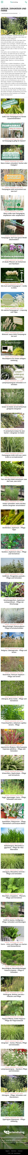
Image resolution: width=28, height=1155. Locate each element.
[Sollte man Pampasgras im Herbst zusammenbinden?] (14, 106)
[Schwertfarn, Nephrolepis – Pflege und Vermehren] (14, 762)
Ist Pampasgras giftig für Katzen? (14, 141)
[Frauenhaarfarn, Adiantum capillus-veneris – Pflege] (14, 712)
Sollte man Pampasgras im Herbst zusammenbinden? (14, 118)
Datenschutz (13, 1150)
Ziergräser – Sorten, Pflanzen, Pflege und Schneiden (14, 1044)
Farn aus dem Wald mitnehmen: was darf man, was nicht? (14, 480)
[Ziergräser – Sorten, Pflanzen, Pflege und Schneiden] (14, 1032)
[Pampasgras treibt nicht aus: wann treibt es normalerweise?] (14, 444)
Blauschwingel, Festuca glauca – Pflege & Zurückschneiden (14, 627)
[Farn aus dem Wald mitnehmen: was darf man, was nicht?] (14, 468)
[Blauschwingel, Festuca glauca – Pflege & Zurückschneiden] (14, 615)
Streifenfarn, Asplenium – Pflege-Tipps (14, 529)
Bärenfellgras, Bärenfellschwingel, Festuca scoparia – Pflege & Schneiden (14, 970)
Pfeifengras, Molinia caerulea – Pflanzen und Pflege (14, 995)
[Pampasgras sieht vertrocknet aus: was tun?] (14, 177)
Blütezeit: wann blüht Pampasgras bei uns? (14, 335)
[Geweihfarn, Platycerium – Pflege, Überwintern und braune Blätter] (14, 811)
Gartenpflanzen (4, 6)
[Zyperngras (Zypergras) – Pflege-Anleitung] (14, 1108)
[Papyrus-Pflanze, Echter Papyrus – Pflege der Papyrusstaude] (14, 1008)
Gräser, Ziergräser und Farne (14, 114)
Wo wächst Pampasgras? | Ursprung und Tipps (14, 311)
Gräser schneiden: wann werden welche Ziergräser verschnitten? (14, 504)
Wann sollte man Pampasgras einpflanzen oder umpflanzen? (14, 214)
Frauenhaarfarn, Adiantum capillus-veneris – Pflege (14, 724)
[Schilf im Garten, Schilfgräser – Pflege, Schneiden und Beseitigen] (14, 909)
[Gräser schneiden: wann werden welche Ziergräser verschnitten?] (14, 493)
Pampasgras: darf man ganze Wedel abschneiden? (14, 239)
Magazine (7, 1150)
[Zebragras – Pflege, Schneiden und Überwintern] (14, 1083)
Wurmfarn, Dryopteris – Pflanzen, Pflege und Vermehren (14, 897)
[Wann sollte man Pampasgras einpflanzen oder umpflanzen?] (14, 203)
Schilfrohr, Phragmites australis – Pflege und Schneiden (14, 577)
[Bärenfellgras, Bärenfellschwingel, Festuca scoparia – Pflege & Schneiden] (14, 957)
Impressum (20, 1150)
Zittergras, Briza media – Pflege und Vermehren (14, 700)
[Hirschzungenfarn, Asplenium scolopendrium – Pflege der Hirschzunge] (14, 589)
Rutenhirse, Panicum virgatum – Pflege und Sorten (14, 676)
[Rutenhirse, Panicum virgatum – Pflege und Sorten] (14, 664)
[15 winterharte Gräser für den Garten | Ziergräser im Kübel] (14, 420)
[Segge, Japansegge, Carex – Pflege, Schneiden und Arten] (14, 786)
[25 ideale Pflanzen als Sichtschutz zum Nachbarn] (14, 251)
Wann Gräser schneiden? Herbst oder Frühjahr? (14, 164)
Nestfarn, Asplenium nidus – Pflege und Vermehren (14, 553)
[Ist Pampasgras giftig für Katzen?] (14, 130)
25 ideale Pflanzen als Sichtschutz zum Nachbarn (14, 263)
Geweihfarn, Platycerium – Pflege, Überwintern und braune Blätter (14, 822)
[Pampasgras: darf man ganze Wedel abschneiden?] (14, 227)
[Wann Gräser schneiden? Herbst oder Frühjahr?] (14, 152)
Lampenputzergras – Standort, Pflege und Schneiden (14, 1070)
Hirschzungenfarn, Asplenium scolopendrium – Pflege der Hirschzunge (14, 602)
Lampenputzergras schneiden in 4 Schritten (14, 384)
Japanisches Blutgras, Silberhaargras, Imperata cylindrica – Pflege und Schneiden (14, 749)
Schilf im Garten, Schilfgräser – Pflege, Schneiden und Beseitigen (14, 921)
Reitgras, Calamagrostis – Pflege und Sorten (14, 651)
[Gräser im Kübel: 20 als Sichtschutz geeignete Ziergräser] (14, 396)
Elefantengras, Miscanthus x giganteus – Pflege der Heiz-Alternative (14, 847)
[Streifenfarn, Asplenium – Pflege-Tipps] (14, 517)
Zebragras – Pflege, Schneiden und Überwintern (14, 1096)
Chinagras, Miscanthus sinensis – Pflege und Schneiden (14, 873)
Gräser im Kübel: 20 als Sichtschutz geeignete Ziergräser (14, 408)
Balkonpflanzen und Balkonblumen (9, 13)
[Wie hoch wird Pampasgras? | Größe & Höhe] (14, 275)
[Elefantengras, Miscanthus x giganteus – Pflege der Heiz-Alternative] (14, 835)
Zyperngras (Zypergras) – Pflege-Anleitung (14, 1120)
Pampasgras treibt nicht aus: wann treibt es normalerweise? (14, 456)
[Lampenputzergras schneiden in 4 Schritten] (14, 372)
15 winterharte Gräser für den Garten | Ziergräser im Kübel (14, 432)
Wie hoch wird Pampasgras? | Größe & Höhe (14, 287)
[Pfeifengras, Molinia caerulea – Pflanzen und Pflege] (14, 984)
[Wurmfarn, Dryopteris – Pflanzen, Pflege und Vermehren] (14, 885)
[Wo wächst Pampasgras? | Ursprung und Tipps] (14, 299)
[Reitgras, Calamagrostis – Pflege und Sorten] (14, 639)
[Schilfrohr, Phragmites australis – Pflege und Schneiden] (14, 565)
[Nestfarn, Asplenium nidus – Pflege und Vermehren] (14, 541)
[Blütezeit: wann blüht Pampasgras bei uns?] (14, 323)
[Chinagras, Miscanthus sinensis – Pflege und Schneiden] (14, 861)
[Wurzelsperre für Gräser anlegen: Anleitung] (14, 348)
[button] (25, 2)
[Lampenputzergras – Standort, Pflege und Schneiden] (14, 1057)
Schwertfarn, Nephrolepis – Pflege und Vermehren (14, 774)
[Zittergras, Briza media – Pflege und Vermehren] (14, 688)
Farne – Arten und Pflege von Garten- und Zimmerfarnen (14, 945)
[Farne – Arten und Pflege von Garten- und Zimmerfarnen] (14, 933)
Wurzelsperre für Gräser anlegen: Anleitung (14, 359)
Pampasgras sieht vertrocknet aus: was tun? (14, 190)
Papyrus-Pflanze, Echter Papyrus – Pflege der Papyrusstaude (14, 1020)
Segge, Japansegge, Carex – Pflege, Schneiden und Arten (14, 798)
